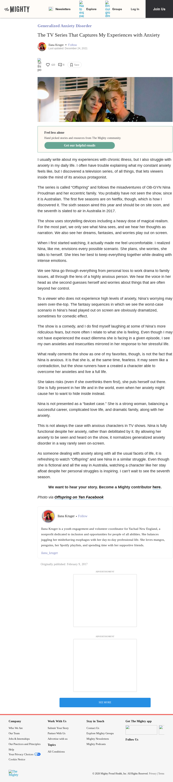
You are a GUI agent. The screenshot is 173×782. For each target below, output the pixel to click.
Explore (91, 9)
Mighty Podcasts (96, 744)
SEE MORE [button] (105, 702)
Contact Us (92, 728)
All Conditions (56, 751)
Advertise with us (58, 738)
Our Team (14, 733)
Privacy (153, 773)
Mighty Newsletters (97, 738)
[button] (72, 45)
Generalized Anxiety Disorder (65, 25)
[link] (17, 9)
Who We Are (16, 728)
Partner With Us (56, 733)
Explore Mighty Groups (100, 733)
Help (11, 749)
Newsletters (62, 9)
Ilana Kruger (57, 45)
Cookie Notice (17, 759)
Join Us (159, 9)
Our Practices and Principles (25, 744)
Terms (161, 773)
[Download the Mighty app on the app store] (141, 730)
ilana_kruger (49, 553)
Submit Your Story (58, 728)
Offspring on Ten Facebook (79, 497)
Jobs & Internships (19, 738)
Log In (135, 9)
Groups (117, 9)
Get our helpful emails (79, 145)
